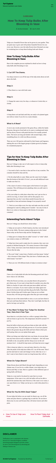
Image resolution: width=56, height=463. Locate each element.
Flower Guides (28, 16)
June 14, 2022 (36, 29)
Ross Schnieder (24, 29)
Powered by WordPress (25, 459)
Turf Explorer (8, 4)
